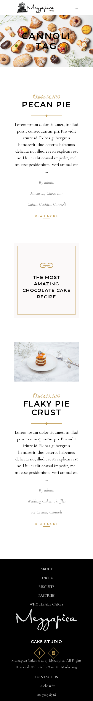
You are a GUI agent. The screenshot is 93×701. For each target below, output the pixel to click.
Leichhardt (46, 686)
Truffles (60, 501)
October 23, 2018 (46, 396)
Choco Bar (54, 193)
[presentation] (23, 362)
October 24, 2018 (46, 97)
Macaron (37, 193)
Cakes (32, 204)
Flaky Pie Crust (46, 408)
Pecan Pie (46, 104)
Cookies (45, 204)
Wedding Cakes (39, 501)
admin (49, 182)
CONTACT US (46, 677)
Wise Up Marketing (62, 667)
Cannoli (59, 204)
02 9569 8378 (46, 694)
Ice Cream (39, 512)
